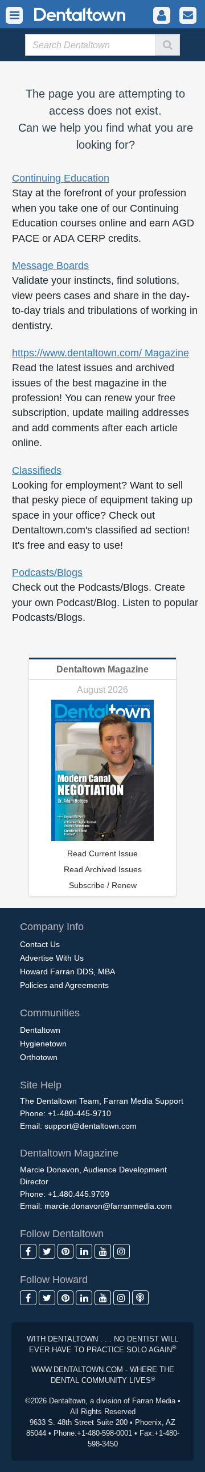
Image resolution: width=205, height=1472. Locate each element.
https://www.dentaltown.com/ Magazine (100, 353)
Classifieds (37, 470)
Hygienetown (43, 1043)
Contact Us (40, 944)
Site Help (41, 1085)
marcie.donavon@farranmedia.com (108, 1205)
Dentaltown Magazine (102, 669)
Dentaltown (40, 1029)
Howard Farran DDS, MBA (67, 971)
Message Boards (50, 265)
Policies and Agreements (64, 985)
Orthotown (39, 1057)
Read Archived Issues (103, 869)
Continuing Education (60, 178)
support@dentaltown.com (90, 1125)
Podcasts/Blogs (47, 572)
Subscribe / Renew (103, 885)
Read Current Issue (102, 853)
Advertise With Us (52, 957)
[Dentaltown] (65, 13)
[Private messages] (188, 15)
